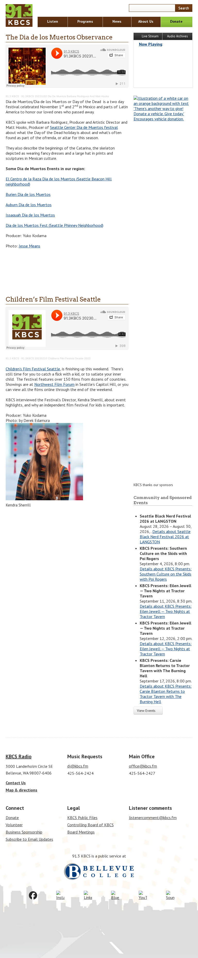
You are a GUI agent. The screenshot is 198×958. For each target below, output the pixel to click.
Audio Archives (177, 36)
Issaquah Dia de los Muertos (30, 215)
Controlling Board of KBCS (90, 824)
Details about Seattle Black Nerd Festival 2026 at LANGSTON (165, 536)
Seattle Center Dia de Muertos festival (84, 127)
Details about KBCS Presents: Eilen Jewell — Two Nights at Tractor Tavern (166, 611)
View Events (146, 710)
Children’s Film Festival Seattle (53, 299)
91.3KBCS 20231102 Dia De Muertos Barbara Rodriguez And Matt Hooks (65, 96)
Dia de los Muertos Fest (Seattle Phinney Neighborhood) (54, 225)
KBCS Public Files (82, 817)
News (116, 21)
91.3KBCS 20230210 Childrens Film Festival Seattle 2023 (55, 358)
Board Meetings (81, 832)
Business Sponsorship (24, 832)
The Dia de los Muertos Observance (59, 37)
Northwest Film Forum (54, 384)
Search (183, 8)
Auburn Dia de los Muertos (29, 204)
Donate (176, 21)
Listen (52, 21)
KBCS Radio (18, 756)
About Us (145, 21)
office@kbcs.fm (143, 766)
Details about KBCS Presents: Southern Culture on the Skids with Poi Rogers (166, 574)
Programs (85, 21)
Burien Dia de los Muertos (28, 194)
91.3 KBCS (12, 96)
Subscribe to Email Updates (29, 839)
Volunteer (14, 824)
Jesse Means (29, 245)
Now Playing (150, 44)
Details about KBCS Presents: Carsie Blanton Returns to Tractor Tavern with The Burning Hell (166, 694)
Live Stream (150, 36)
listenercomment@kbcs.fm (153, 817)
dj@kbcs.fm (77, 766)
